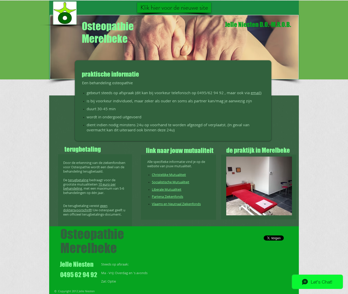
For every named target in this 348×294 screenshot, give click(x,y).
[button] (259, 186)
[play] (281, 211)
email (255, 92)
